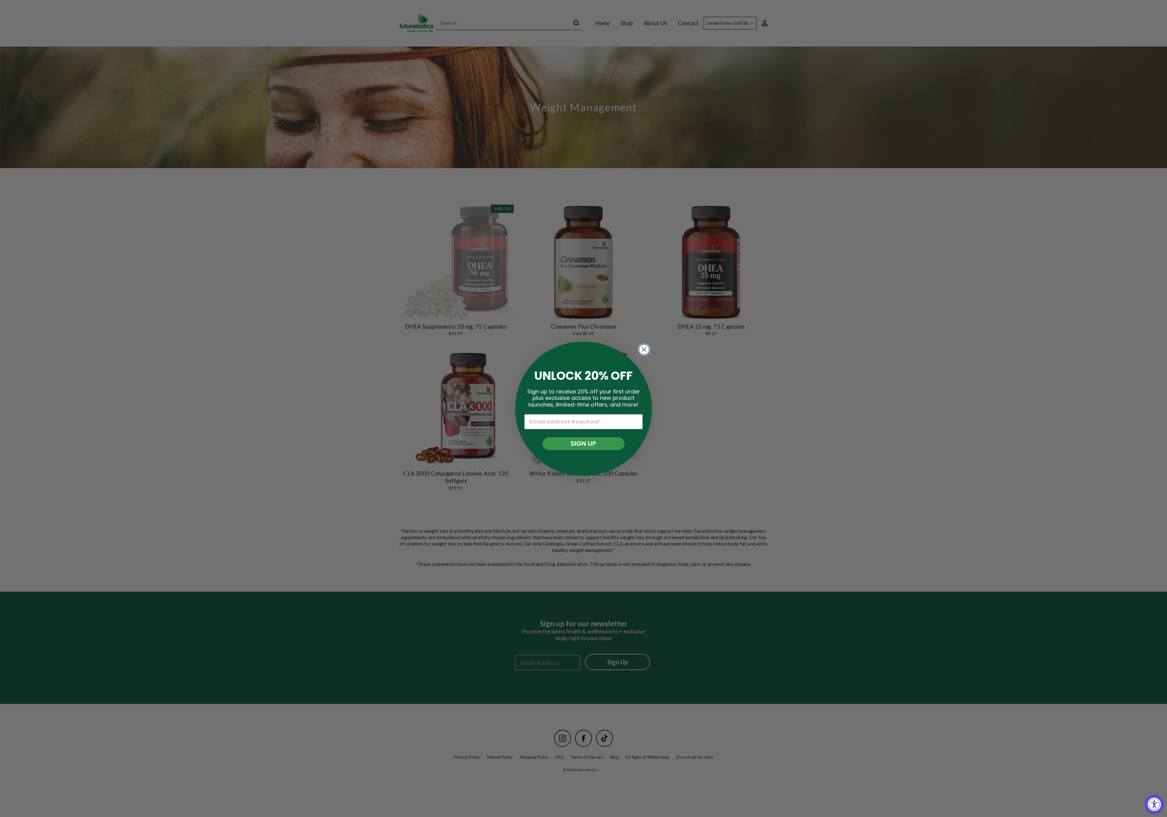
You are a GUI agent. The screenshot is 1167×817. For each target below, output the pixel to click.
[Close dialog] (644, 349)
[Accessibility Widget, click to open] (1154, 804)
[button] (583, 443)
